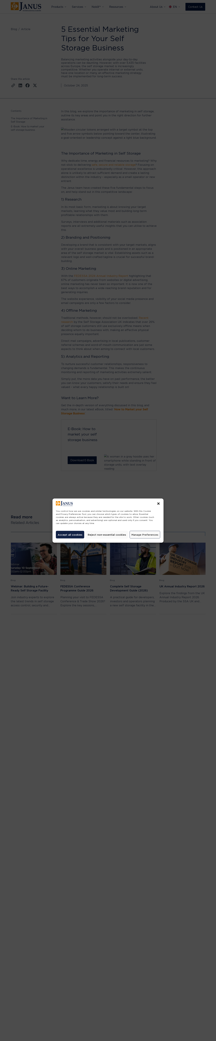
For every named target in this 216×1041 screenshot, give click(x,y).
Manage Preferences (144, 534)
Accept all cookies (70, 534)
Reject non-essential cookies (107, 534)
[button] (158, 503)
